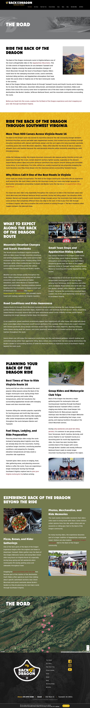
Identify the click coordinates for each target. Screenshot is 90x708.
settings (57, 706)
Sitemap (56, 699)
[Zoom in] (87, 646)
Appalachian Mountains (41, 62)
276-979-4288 (28, 696)
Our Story (36, 7)
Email (39, 696)
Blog (67, 7)
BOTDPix (81, 7)
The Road (30, 7)
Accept (66, 705)
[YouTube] (70, 669)
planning (20, 290)
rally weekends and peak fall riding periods (64, 430)
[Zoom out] (87, 649)
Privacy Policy (46, 699)
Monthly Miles (74, 7)
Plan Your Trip (43, 7)
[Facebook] (70, 661)
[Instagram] (70, 665)
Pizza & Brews (52, 7)
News (63, 7)
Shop (58, 7)
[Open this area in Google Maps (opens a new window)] (2, 652)
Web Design (51, 699)
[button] (47, 598)
